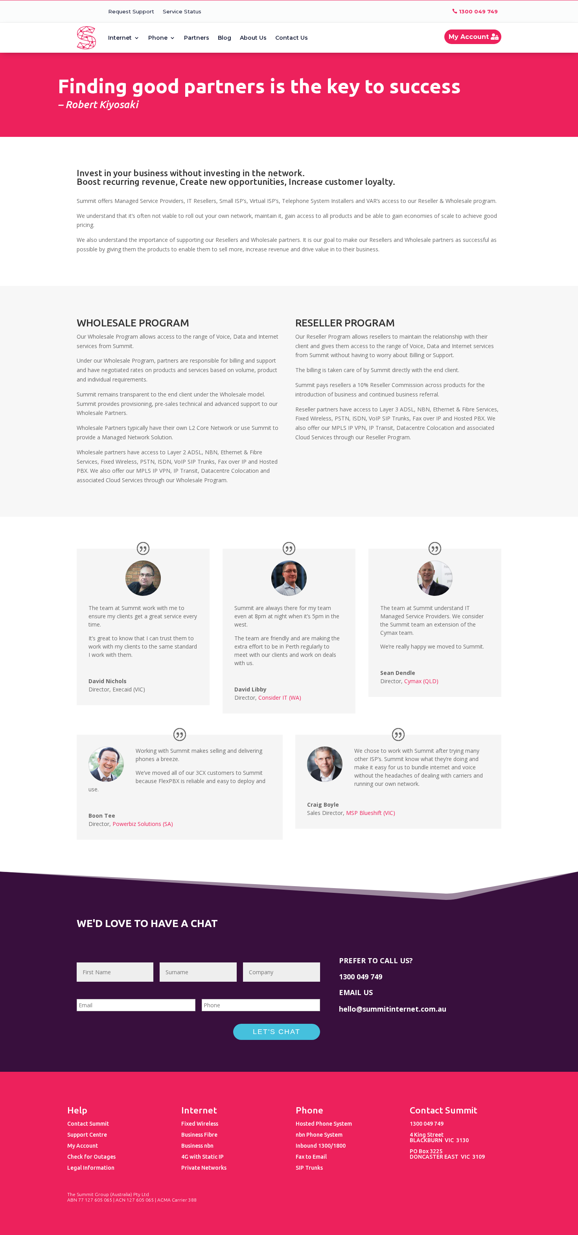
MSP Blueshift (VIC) (370, 813)
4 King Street (427, 1135)
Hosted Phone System (324, 1124)
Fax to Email (311, 1157)
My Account (469, 37)
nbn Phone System (319, 1135)
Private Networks (203, 1168)
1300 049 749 (478, 11)
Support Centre (87, 1135)
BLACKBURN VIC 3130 (439, 1140)
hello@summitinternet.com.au (392, 1009)
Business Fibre (199, 1135)
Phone (158, 37)
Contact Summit (88, 1124)
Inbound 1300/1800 (321, 1146)
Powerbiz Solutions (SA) (142, 824)
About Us (253, 37)
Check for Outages (91, 1157)
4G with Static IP (202, 1157)
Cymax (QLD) (421, 681)
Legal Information (90, 1168)
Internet (120, 37)
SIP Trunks (309, 1168)
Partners (196, 37)
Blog (224, 37)
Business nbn (197, 1146)
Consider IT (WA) (279, 697)
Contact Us (291, 37)
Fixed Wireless (199, 1124)
